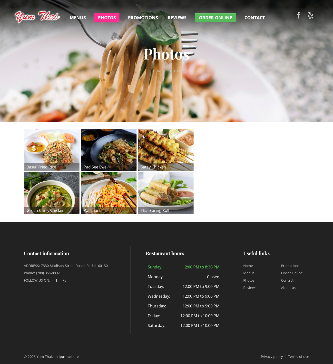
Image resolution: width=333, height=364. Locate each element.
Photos (107, 17)
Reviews (177, 17)
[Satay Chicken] (166, 149)
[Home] (36, 15)
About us (288, 287)
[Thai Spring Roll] (166, 193)
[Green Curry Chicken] (51, 193)
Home (53, 17)
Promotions (143, 17)
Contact (255, 17)
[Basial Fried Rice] (51, 149)
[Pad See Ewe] (109, 149)
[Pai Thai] (109, 193)
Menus (78, 17)
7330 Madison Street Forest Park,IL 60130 (74, 265)
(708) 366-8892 (48, 273)
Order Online (215, 17)
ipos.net (65, 356)
